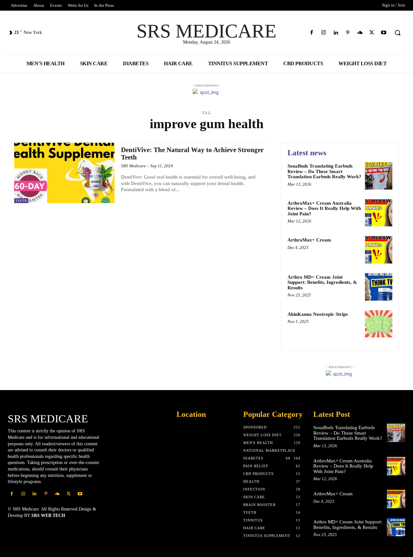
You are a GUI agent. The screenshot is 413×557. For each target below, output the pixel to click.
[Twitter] (372, 32)
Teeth (21, 200)
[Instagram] (323, 32)
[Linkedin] (335, 32)
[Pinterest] (347, 32)
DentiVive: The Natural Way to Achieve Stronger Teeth (192, 153)
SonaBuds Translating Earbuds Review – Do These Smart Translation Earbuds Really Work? (324, 171)
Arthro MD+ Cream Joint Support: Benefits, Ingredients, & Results (322, 282)
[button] (397, 32)
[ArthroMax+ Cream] (378, 249)
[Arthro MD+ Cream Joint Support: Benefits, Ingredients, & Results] (378, 287)
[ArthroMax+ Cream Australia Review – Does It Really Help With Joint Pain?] (378, 213)
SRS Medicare (133, 165)
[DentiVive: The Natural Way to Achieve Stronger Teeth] (64, 173)
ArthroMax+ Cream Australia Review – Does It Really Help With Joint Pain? (324, 208)
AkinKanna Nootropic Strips (317, 314)
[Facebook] (311, 32)
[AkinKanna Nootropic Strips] (378, 324)
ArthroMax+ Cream (309, 239)
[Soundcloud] (359, 32)
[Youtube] (383, 32)
